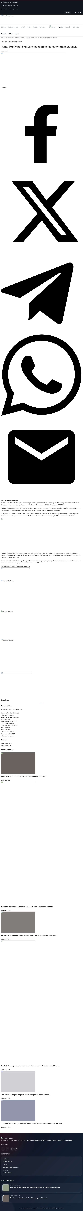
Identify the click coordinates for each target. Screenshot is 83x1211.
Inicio (2, 37)
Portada (3, 27)
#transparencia (25, 566)
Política (29, 27)
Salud (10, 33)
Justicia (35, 27)
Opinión (23, 27)
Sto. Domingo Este (13, 27)
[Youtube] (81, 12)
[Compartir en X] (41, 251)
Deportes (60, 27)
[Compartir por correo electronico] (41, 497)
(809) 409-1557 (7, 1161)
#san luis (18, 566)
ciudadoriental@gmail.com (10, 1167)
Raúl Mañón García (46, 502)
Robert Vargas (11, 9)
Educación (76, 27)
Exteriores (4, 33)
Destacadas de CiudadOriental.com (15, 37)
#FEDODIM (4, 566)
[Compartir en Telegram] (41, 333)
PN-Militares (51, 27)
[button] (33, 69)
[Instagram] (78, 12)
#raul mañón (12, 566)
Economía (67, 27)
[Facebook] (73, 12)
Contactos (18, 9)
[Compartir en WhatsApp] (41, 415)
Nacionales (42, 27)
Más (16, 33)
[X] (75, 12)
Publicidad (4, 9)
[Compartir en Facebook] (41, 169)
